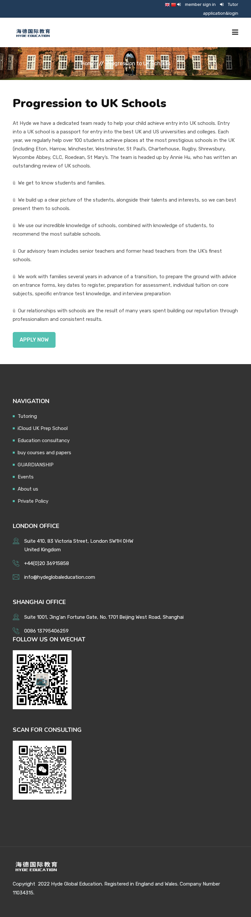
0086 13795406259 (46, 631)
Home (88, 63)
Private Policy (33, 501)
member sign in (200, 4)
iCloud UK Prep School (43, 428)
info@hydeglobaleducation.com (59, 577)
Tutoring (27, 416)
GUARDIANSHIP (36, 465)
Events (26, 477)
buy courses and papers (44, 453)
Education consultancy (44, 440)
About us (28, 489)
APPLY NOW (34, 340)
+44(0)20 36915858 (46, 563)
